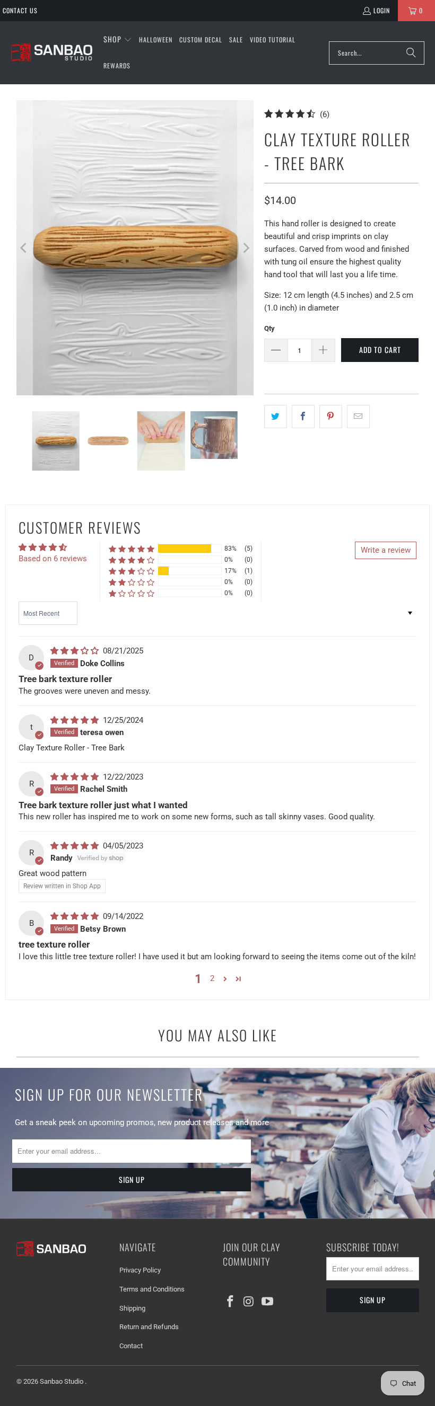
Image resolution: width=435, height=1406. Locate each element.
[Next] (245, 247)
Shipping (132, 1308)
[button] (117, 39)
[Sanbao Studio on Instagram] (249, 1302)
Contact (131, 1346)
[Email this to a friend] (358, 416)
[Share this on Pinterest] (330, 416)
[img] (75, 651)
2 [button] (212, 978)
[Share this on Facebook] (303, 416)
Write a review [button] (386, 550)
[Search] (411, 53)
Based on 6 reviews (53, 558)
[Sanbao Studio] (52, 52)
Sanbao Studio (62, 1381)
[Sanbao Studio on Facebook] (231, 1302)
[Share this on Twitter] (275, 416)
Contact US (20, 10)
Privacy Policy (140, 1270)
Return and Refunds (149, 1327)
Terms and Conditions (152, 1289)
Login (381, 10)
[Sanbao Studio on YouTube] (267, 1302)
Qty (269, 328)
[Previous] (24, 247)
